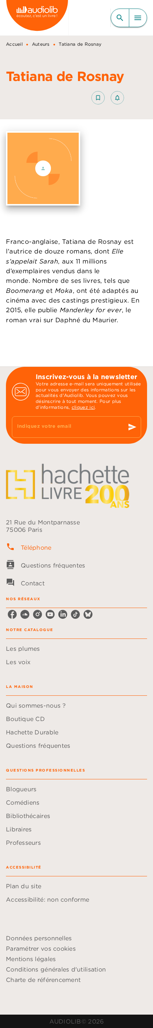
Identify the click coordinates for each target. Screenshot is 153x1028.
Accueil (14, 44)
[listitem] (12, 614)
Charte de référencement (43, 979)
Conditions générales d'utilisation (56, 969)
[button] (107, 97)
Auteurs (41, 44)
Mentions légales (31, 959)
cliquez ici (83, 407)
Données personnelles (39, 938)
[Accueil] (37, 17)
